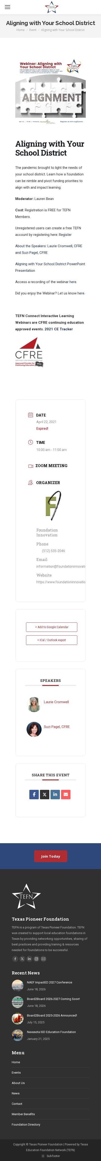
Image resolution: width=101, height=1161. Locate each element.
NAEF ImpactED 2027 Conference (49, 982)
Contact (17, 1104)
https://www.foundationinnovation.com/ (66, 582)
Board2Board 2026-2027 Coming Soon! (53, 999)
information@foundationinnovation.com (66, 566)
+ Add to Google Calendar (51, 627)
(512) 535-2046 (53, 551)
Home (16, 1062)
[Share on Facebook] (34, 794)
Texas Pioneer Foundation (40, 919)
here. (74, 282)
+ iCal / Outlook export (51, 640)
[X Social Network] (44, 794)
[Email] (65, 794)
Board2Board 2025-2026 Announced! (52, 1015)
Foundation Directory (26, 1124)
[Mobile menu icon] (7, 7)
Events (16, 1072)
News (15, 1093)
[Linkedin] (55, 794)
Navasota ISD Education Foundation (51, 1032)
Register (65, 235)
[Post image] (17, 985)
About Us (18, 1083)
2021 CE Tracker (59, 329)
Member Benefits (23, 1114)
